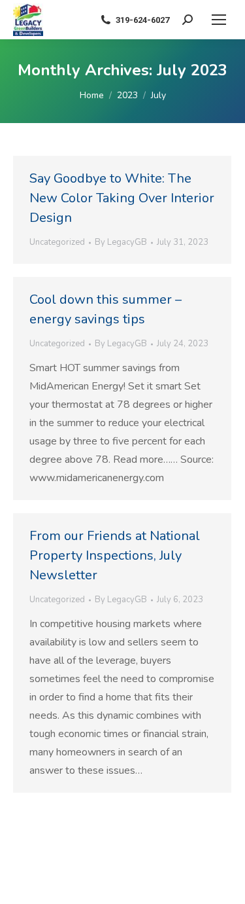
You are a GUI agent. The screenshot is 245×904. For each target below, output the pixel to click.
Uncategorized (57, 242)
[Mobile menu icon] (219, 20)
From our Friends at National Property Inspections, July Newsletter (114, 555)
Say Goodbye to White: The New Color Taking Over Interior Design (121, 198)
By (121, 242)
